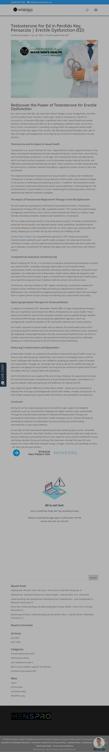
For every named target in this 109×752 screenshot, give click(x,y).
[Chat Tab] (54, 376)
